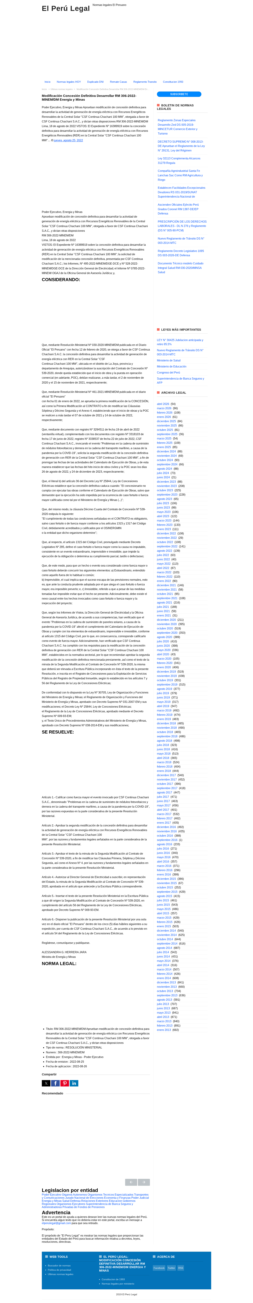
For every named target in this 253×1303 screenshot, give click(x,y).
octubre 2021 (165, 593)
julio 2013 (163, 1004)
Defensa (75, 1200)
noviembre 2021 (167, 589)
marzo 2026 (164, 408)
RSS (180, 1268)
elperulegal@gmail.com (56, 1223)
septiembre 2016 (167, 840)
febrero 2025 (164, 442)
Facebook (159, 1268)
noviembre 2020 (167, 624)
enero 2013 (164, 1029)
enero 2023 (164, 529)
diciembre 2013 (166, 982)
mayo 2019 (164, 701)
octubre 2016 (165, 835)
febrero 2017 (164, 818)
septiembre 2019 (167, 684)
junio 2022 (163, 559)
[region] (126, 44)
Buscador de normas (59, 1265)
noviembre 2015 (167, 883)
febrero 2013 (164, 1025)
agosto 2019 (164, 688)
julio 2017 (163, 796)
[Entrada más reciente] (131, 1182)
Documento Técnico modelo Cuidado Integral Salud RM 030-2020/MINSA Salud (180, 268)
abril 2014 (163, 965)
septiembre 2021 (167, 598)
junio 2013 (163, 1008)
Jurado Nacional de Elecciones (84, 1197)
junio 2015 (163, 904)
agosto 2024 (164, 468)
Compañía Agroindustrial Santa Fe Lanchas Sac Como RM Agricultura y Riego (180, 175)
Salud (66, 1200)
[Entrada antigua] (144, 1182)
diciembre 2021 (166, 585)
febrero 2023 (164, 524)
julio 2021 (163, 606)
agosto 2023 (164, 498)
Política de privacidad (59, 1269)
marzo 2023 (164, 520)
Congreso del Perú (168, 372)
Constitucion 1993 (173, 81)
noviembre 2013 (167, 986)
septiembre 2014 (167, 943)
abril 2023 (163, 516)
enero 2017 (164, 822)
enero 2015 (164, 926)
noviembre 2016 (167, 831)
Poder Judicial (140, 1197)
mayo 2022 (164, 563)
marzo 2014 (164, 969)
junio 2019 (163, 697)
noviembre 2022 (167, 537)
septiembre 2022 (167, 546)
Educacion (115, 1200)
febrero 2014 (164, 973)
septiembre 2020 (167, 632)
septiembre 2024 (167, 464)
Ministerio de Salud (169, 360)
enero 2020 (164, 667)
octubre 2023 (165, 490)
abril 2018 (163, 757)
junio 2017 (163, 801)
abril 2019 (163, 706)
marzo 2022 (164, 572)
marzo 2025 (164, 438)
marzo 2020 (164, 658)
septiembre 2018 (167, 736)
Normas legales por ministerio (118, 1283)
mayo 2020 (164, 650)
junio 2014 (163, 956)
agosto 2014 (164, 947)
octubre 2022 (165, 542)
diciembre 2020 (166, 619)
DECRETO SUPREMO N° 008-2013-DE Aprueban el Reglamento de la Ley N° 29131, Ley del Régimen (181, 146)
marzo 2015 (164, 917)
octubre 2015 (165, 887)
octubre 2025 (165, 429)
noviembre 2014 (167, 934)
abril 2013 (163, 1016)
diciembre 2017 (166, 775)
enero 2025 (164, 447)
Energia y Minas (52, 1200)
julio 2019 (163, 693)
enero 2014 (164, 978)
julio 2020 (163, 641)
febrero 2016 (164, 870)
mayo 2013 (164, 1012)
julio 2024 (163, 473)
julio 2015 (163, 900)
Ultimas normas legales (60, 1274)
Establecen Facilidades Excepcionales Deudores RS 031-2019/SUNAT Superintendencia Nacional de (181, 192)
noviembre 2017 (167, 779)
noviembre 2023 (167, 486)
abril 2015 (163, 913)
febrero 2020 (164, 663)
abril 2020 (163, 654)
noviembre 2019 (167, 675)
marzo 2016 (164, 865)
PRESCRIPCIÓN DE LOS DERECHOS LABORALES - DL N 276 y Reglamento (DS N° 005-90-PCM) (182, 226)
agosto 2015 (164, 896)
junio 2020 (163, 645)
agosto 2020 (164, 637)
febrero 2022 (164, 576)
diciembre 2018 (166, 723)
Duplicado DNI (95, 81)
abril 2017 (163, 809)
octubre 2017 (165, 783)
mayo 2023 (164, 511)
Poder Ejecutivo (51, 1194)
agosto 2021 (164, 602)
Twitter (171, 1268)
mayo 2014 (164, 960)
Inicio (47, 81)
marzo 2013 (164, 1021)
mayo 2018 (164, 753)
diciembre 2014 (166, 930)
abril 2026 (163, 404)
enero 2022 (164, 580)
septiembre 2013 (167, 995)
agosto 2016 (164, 844)
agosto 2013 (164, 999)
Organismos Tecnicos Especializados (110, 1194)
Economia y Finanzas (117, 1197)
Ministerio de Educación (171, 366)
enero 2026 (164, 416)
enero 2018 (164, 770)
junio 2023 (163, 507)
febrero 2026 (164, 412)
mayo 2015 (164, 909)
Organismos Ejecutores (71, 1204)
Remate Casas (118, 81)
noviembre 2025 (167, 425)
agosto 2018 (164, 740)
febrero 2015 (164, 922)
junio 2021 (163, 611)
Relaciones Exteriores (94, 1200)
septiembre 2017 (167, 788)
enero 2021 (164, 615)
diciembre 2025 (166, 421)
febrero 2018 (164, 766)
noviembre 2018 (167, 727)
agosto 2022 (164, 550)
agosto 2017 (164, 792)
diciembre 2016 (166, 827)
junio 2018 (163, 749)
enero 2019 (164, 719)
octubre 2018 (165, 732)
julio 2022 (163, 555)
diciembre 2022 (166, 533)
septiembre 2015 (167, 891)
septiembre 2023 (167, 494)
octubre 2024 (165, 460)
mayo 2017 (164, 805)
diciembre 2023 (166, 481)
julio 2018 (163, 745)
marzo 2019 (164, 710)
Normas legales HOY (69, 81)
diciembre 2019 (166, 671)
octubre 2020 (165, 628)
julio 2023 (163, 503)
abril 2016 (163, 861)
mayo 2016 (164, 857)
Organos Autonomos (74, 1194)
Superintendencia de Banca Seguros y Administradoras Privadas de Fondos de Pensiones (87, 1206)
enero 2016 (164, 874)
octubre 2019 (165, 680)
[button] (46, 1083)
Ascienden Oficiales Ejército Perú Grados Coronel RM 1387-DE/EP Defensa (178, 209)
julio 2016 (163, 848)
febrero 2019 (164, 714)
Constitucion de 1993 (113, 1279)
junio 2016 (163, 852)
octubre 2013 (165, 991)
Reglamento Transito (145, 81)
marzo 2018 (164, 762)
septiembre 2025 (167, 434)
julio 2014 (163, 952)
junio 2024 (163, 477)
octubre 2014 (165, 939)
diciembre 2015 (166, 878)
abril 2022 (163, 568)
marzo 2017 (164, 814)
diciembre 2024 (166, 451)
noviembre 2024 (167, 455)
